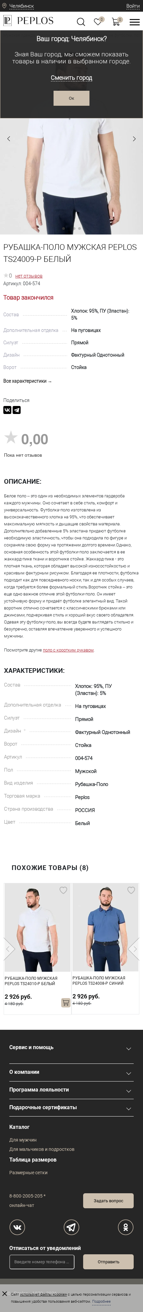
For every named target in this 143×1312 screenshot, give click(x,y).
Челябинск (21, 6)
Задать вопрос (108, 1200)
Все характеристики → (27, 381)
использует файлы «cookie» (43, 1294)
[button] (8, 138)
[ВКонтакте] (7, 410)
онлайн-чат (21, 1205)
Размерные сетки (28, 1172)
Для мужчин (23, 1140)
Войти (133, 6)
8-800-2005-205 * (27, 1196)
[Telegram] (17, 410)
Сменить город (71, 77)
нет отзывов (29, 276)
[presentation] (9, 949)
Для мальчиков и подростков (41, 1149)
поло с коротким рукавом (68, 649)
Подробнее (101, 1301)
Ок (71, 98)
